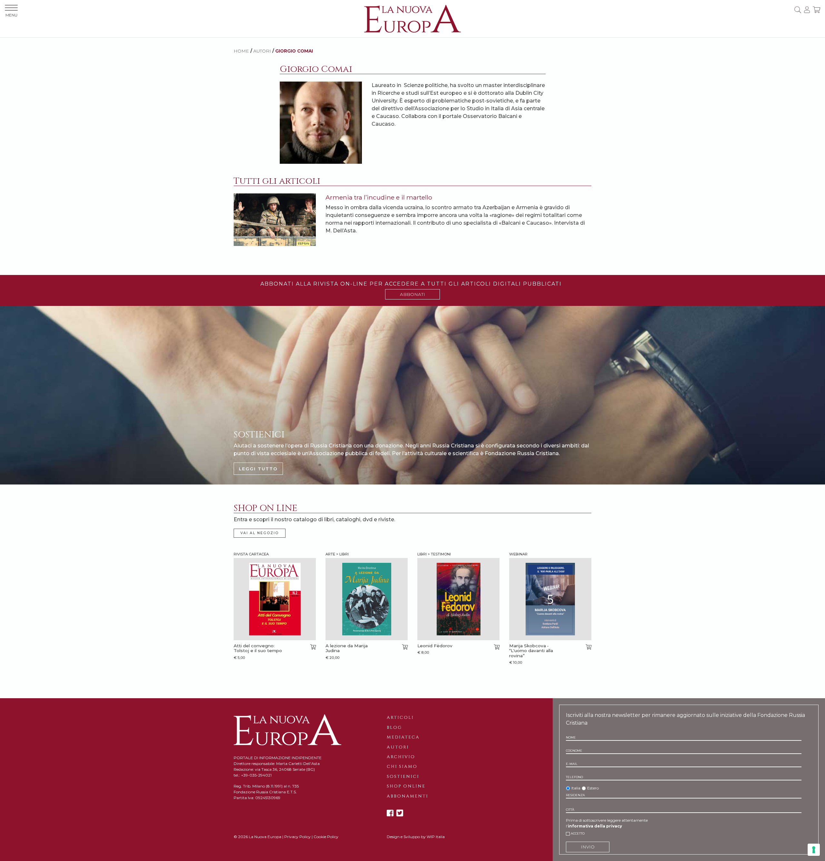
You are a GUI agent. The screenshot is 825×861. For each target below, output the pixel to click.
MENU (11, 15)
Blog (394, 727)
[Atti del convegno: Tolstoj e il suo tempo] (275, 599)
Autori (398, 747)
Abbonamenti (407, 796)
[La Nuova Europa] (412, 18)
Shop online (406, 786)
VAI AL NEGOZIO (259, 533)
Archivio (401, 757)
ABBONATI (412, 294)
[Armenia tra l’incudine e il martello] (275, 219)
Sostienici (403, 776)
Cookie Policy (326, 836)
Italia (575, 788)
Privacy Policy (297, 836)
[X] (399, 813)
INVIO (588, 846)
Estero (593, 788)
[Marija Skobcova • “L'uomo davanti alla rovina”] (550, 599)
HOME (241, 51)
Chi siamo (402, 766)
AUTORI (262, 51)
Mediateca (403, 737)
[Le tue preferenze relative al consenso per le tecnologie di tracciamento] (814, 850)
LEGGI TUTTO (258, 468)
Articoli (400, 717)
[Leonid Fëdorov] (458, 599)
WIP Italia (436, 836)
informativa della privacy (595, 826)
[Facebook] (390, 813)
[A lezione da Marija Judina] (366, 599)
